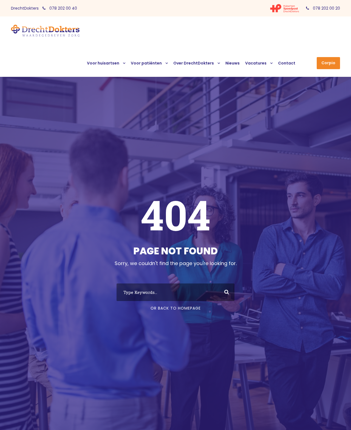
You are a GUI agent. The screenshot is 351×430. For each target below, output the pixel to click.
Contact (286, 63)
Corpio (328, 63)
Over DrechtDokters (193, 63)
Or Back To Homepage (176, 308)
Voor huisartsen (103, 63)
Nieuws (232, 63)
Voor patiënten (146, 63)
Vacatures (256, 63)
